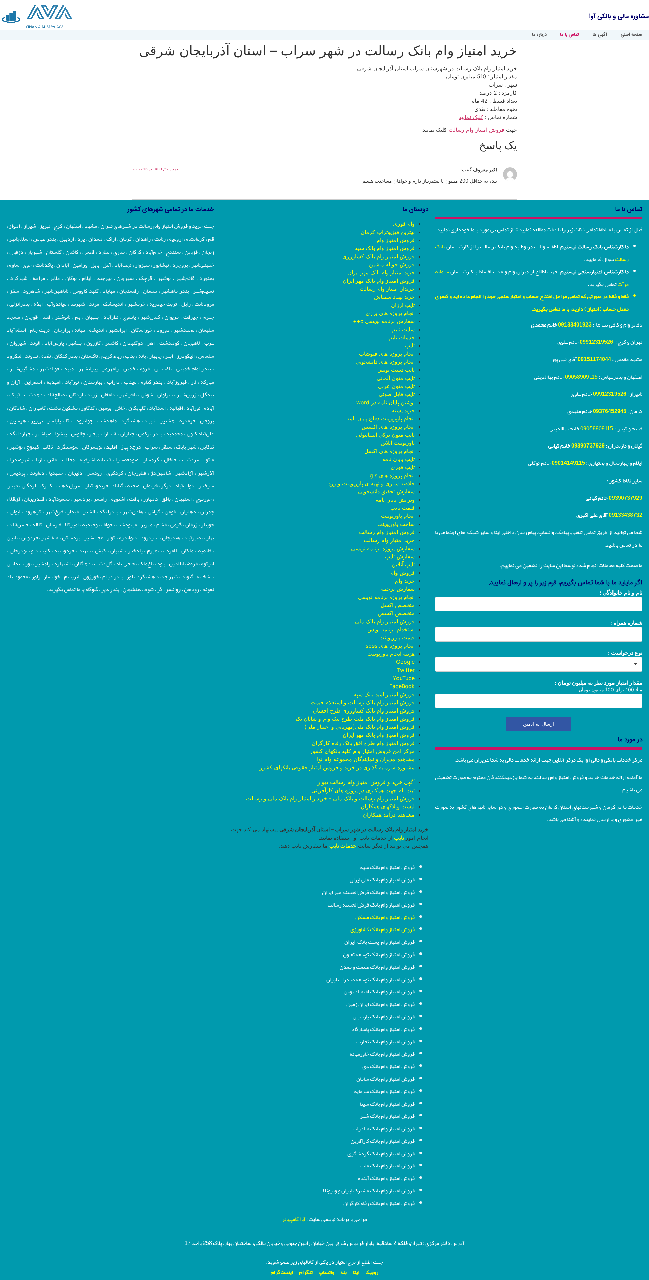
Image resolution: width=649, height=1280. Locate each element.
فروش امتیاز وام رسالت (476, 129)
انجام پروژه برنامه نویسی (386, 597)
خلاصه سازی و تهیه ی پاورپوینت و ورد (371, 483)
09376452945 (609, 411)
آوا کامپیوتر (293, 1219)
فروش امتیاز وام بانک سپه (385, 248)
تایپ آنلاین (403, 564)
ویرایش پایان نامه (395, 499)
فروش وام (402, 572)
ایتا (356, 1272)
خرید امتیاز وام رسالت (389, 540)
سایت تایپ (402, 329)
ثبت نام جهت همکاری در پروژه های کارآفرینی (363, 790)
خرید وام (405, 580)
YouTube (404, 678)
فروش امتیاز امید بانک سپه (384, 694)
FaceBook (402, 686)
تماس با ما (569, 35)
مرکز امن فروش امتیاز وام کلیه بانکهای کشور (362, 751)
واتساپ (326, 1272)
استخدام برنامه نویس (391, 629)
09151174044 (594, 359)
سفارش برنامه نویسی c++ (384, 321)
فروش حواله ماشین (392, 264)
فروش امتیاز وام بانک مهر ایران (379, 280)
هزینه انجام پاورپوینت (391, 653)
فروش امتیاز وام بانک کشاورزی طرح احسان (364, 710)
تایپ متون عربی (396, 386)
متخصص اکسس (396, 613)
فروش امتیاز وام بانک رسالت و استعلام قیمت (363, 702)
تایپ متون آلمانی (396, 378)
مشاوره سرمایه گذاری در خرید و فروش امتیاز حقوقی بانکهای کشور (337, 767)
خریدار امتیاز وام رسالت (387, 288)
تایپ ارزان (403, 304)
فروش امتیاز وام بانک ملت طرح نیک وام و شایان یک (355, 718)
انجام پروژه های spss (390, 645)
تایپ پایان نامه (398, 459)
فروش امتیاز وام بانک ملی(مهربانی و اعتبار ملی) (359, 726)
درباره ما (539, 35)
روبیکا (371, 1272)
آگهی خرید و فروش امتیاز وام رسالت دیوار (366, 782)
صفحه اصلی (631, 35)
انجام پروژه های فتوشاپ (387, 353)
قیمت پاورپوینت (397, 637)
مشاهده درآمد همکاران (389, 814)
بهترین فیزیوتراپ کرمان (388, 231)
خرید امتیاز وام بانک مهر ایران (381, 272)
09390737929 (588, 445)
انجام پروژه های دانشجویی (385, 361)
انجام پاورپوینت (398, 515)
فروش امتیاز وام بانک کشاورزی (378, 256)
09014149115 (568, 463)
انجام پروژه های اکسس (388, 426)
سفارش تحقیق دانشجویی (386, 491)
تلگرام (306, 1272)
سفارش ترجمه (398, 588)
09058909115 (581, 376)
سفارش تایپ (400, 556)
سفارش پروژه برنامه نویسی (383, 548)
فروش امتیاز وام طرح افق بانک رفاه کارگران (363, 743)
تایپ (410, 345)
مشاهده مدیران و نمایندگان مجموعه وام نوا (366, 759)
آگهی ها (600, 35)
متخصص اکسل (398, 605)
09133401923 (575, 324)
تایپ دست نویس (396, 369)
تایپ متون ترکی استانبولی (385, 434)
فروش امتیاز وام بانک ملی (385, 621)
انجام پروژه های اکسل (389, 451)
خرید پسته (403, 410)
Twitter (406, 670)
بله (343, 1272)
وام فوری (404, 223)
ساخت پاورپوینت (396, 524)
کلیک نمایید (471, 117)
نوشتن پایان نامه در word (385, 402)
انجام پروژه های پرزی (390, 313)
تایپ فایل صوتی (397, 394)
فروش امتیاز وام (396, 240)
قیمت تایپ (402, 507)
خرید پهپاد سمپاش (394, 296)
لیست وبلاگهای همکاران (388, 806)
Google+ (403, 661)
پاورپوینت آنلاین (398, 442)
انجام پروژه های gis (392, 475)
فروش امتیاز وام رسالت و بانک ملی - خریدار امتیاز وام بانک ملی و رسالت (330, 798)
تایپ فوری (403, 467)
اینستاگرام (282, 1272)
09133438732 (625, 515)
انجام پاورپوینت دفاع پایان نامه (380, 418)
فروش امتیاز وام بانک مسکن (385, 917)
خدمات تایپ (401, 337)
